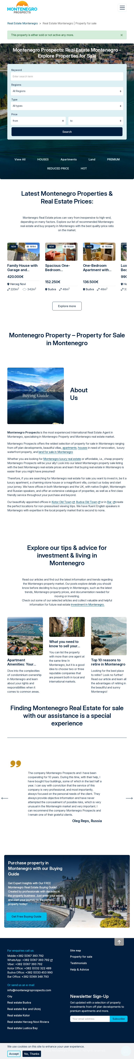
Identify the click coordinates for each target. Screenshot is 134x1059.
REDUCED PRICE (58, 168)
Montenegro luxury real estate (62, 459)
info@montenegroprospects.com (29, 990)
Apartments (69, 159)
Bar (109, 502)
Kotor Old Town (62, 502)
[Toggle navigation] (122, 7)
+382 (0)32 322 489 (37, 968)
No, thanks (31, 1054)
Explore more (67, 306)
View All (19, 159)
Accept (14, 1054)
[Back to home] (22, 7)
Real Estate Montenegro (22, 23)
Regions (16, 84)
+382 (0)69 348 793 (35, 976)
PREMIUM (113, 159)
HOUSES (43, 159)
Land (92, 159)
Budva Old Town (86, 502)
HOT (84, 168)
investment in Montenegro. (88, 604)
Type (14, 99)
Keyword (16, 69)
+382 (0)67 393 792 (30, 955)
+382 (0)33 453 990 (39, 972)
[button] (121, 35)
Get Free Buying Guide (26, 916)
